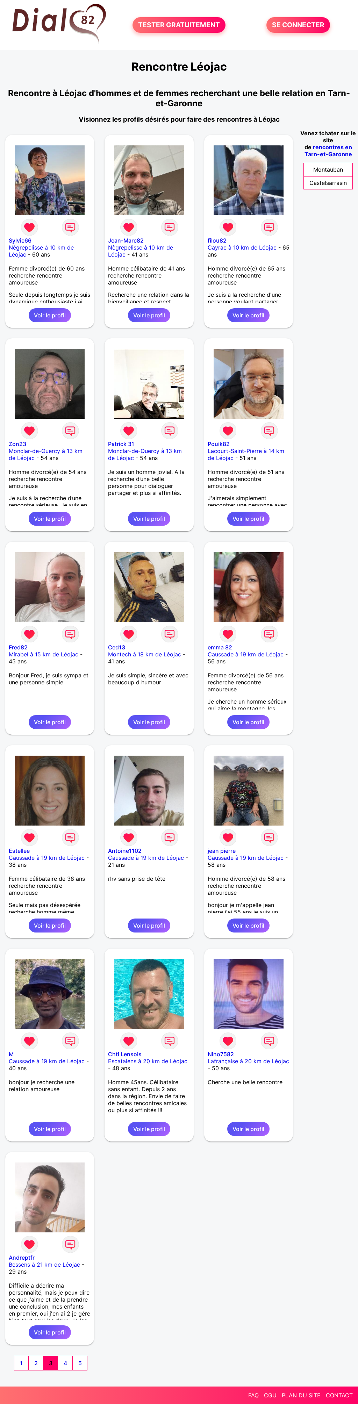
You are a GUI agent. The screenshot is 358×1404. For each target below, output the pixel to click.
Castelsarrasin (328, 182)
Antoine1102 (125, 850)
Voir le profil (50, 315)
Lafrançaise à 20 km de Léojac (248, 1061)
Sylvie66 (20, 240)
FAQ (253, 1395)
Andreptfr (22, 1257)
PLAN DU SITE (301, 1395)
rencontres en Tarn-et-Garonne (328, 151)
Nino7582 (221, 1054)
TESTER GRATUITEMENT (179, 25)
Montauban (328, 169)
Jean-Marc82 (126, 240)
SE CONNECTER (298, 25)
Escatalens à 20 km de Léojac (147, 1061)
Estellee (19, 850)
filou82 (217, 240)
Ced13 (116, 647)
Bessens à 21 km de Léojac (44, 1264)
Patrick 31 (121, 443)
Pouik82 (219, 443)
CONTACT (339, 1395)
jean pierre (222, 850)
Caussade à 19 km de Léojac (246, 654)
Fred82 (18, 647)
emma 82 (220, 647)
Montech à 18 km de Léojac (144, 654)
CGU (270, 1395)
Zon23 (17, 443)
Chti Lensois (125, 1054)
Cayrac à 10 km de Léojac (242, 247)
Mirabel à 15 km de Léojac (43, 654)
